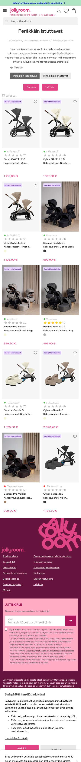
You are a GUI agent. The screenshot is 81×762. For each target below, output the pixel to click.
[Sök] (7, 21)
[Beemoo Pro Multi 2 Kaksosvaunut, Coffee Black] (44, 251)
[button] (5, 10)
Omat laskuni (9, 567)
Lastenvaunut (15, 40)
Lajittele (50, 87)
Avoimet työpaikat (12, 584)
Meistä (6, 590)
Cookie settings (11, 578)
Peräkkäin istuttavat (63, 40)
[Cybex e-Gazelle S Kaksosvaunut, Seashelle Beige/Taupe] (5, 418)
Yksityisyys (39, 573)
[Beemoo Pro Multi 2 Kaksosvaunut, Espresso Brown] (5, 502)
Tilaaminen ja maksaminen (47, 567)
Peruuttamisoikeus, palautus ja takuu (52, 556)
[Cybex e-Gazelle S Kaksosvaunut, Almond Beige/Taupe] (44, 418)
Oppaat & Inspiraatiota (15, 573)
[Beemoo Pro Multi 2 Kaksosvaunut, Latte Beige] (5, 334)
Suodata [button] (31, 87)
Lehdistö (38, 584)
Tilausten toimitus (43, 561)
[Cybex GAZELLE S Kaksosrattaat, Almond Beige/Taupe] (5, 251)
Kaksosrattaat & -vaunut (37, 40)
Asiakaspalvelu (10, 556)
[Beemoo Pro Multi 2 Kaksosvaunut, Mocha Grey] (44, 334)
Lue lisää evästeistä (16, 738)
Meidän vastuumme (43, 578)
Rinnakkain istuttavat (55, 75)
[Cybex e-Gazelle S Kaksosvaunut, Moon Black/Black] (44, 502)
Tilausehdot (9, 561)
